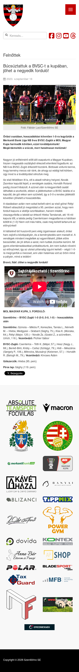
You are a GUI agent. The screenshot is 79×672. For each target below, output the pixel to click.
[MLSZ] (58, 436)
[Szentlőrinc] (21, 436)
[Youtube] (66, 35)
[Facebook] (51, 35)
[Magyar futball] (21, 604)
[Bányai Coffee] (58, 484)
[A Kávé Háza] (21, 483)
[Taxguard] (21, 580)
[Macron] (58, 408)
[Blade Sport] (58, 568)
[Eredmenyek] (39, 627)
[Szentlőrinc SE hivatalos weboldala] (13, 15)
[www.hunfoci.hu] (58, 604)
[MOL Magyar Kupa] (58, 463)
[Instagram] (59, 35)
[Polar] (21, 567)
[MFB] (58, 579)
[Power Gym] (58, 519)
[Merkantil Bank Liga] (21, 463)
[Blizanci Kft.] (21, 499)
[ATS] (21, 408)
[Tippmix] (58, 499)
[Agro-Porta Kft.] (58, 555)
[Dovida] (21, 541)
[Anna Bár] (21, 555)
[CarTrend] (21, 520)
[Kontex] (58, 541)
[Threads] (73, 35)
